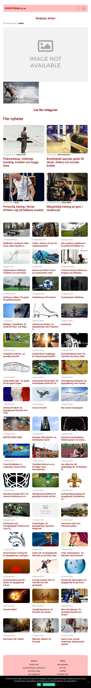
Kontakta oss (62, 674)
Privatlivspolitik (49, 684)
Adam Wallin (66, 202)
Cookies (62, 671)
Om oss (62, 668)
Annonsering (62, 664)
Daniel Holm (21, 155)
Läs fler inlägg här (45, 110)
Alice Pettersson (64, 155)
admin (21, 23)
